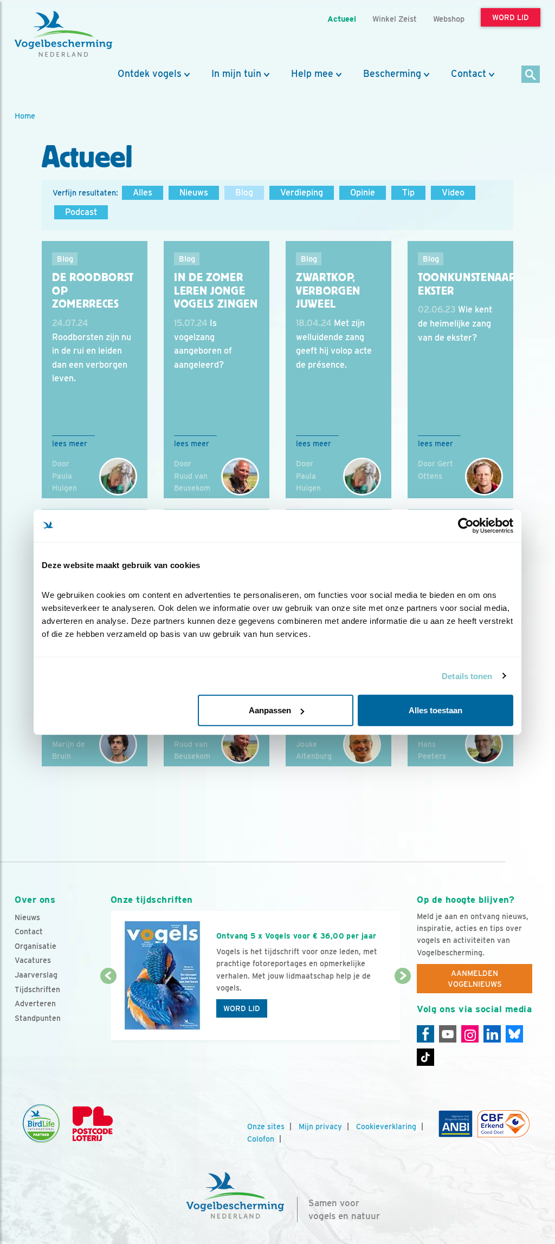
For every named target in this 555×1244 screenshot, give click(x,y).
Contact (468, 73)
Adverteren (35, 1003)
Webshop (448, 18)
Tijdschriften (37, 989)
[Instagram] (470, 1034)
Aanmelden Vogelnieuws (475, 978)
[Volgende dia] (402, 1009)
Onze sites (266, 1126)
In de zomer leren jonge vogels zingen (216, 290)
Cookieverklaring (386, 1126)
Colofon (260, 1139)
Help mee (312, 73)
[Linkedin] (492, 1034)
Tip (408, 192)
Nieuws (193, 192)
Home (25, 115)
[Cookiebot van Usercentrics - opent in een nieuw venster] (465, 525)
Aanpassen (270, 710)
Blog (244, 192)
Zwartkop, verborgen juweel (328, 290)
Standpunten (38, 1018)
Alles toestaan (435, 710)
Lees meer (69, 443)
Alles (142, 192)
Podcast (81, 212)
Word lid (241, 1008)
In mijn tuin (236, 73)
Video (453, 192)
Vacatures (33, 960)
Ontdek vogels (150, 73)
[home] (63, 34)
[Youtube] (447, 1034)
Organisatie (35, 946)
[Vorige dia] (108, 1009)
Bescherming (392, 73)
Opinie (362, 192)
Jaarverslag (36, 975)
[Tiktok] (425, 1057)
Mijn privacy (320, 1126)
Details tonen (467, 675)
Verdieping (301, 192)
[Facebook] (425, 1034)
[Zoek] (530, 75)
